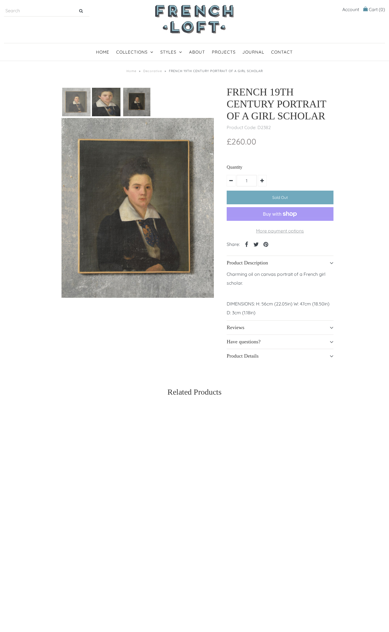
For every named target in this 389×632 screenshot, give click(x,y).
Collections (132, 52)
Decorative (152, 71)
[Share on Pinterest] (266, 244)
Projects (224, 52)
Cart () (376, 9)
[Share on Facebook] (246, 244)
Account (350, 9)
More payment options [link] (280, 231)
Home (102, 52)
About (197, 52)
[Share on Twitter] (256, 244)
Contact (282, 52)
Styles (168, 52)
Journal (253, 52)
